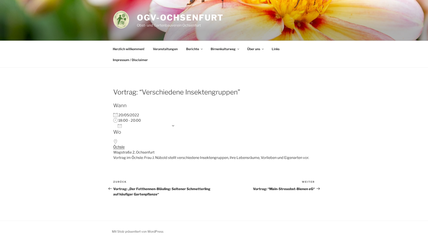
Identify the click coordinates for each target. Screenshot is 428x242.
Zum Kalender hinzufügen (146, 126)
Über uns (253, 49)
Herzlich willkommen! (128, 49)
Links (276, 49)
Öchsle (119, 147)
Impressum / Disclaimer (130, 60)
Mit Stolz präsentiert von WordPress (137, 231)
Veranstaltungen (165, 49)
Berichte (192, 49)
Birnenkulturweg (223, 49)
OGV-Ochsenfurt (180, 18)
